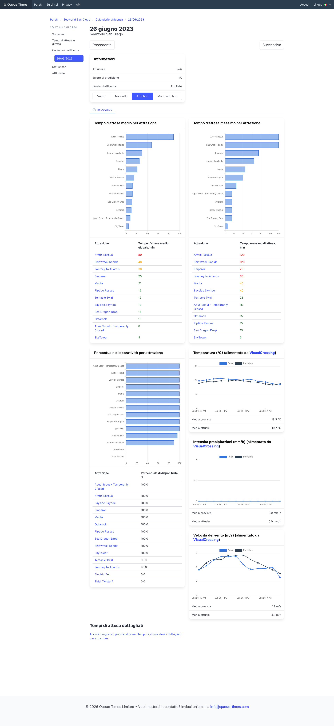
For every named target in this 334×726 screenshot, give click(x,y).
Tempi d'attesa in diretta (63, 42)
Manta (99, 283)
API (78, 4)
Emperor (100, 276)
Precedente (102, 45)
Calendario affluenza (65, 50)
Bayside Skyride (105, 304)
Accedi (304, 4)
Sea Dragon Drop (106, 312)
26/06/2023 (65, 58)
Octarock (101, 319)
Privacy (67, 4)
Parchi (38, 4)
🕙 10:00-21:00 (102, 109)
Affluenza (58, 73)
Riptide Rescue (104, 290)
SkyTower (101, 337)
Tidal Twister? (104, 581)
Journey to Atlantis (107, 269)
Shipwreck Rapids (106, 262)
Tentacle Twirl (104, 297)
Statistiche (59, 67)
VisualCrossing (262, 353)
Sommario (59, 34)
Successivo (272, 45)
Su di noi (52, 4)
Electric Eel (102, 574)
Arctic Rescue (104, 255)
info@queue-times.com (229, 707)
